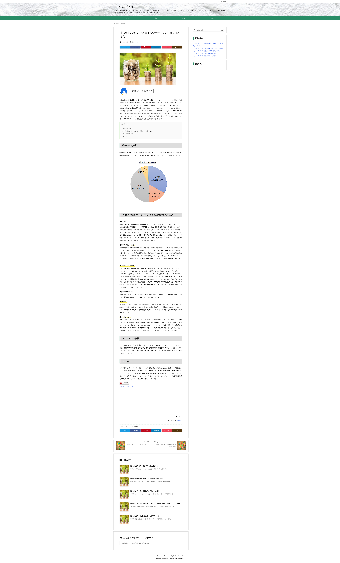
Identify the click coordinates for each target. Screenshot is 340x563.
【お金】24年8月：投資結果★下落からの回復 (144, 491)
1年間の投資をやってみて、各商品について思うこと (137, 131)
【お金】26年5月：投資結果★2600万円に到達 (206, 51)
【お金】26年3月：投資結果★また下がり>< (205, 56)
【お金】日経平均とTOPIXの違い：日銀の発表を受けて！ (148, 478)
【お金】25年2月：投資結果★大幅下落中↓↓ (144, 516)
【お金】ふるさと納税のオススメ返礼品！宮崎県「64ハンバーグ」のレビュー (155, 503)
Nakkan (179, 420)
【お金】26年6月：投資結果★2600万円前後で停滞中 (208, 48)
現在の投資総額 (126, 128)
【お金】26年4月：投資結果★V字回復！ (204, 53)
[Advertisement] (151, 399)
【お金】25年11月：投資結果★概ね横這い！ (144, 466)
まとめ (124, 136)
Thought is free (179, 558)
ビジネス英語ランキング (126, 386)
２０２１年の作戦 (127, 133)
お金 (124, 23)
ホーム (117, 23)
